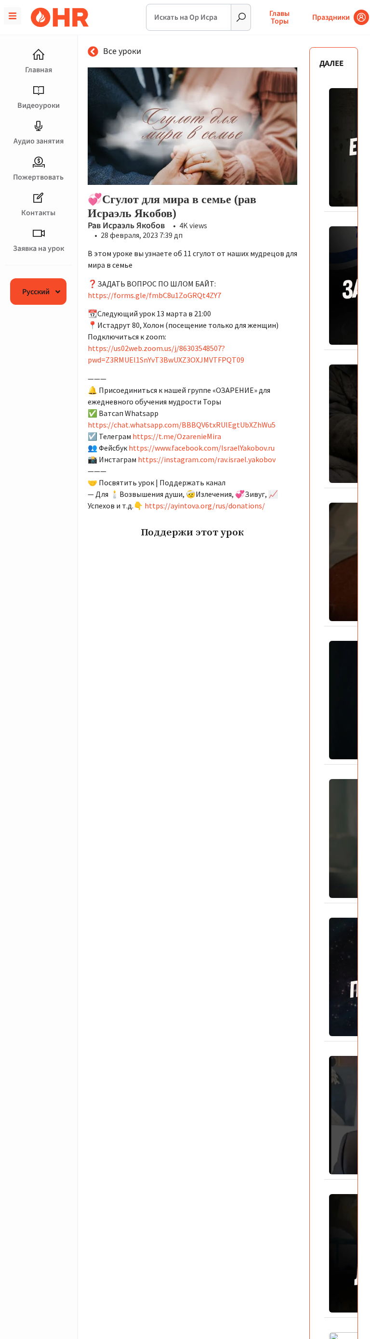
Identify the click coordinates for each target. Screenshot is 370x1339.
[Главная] (38, 55)
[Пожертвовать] (38, 162)
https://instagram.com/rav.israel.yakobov (207, 459)
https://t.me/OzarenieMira (176, 436)
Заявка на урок (38, 248)
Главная (38, 70)
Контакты (38, 213)
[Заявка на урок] (38, 233)
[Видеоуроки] (38, 90)
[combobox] (189, 17)
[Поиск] (241, 17)
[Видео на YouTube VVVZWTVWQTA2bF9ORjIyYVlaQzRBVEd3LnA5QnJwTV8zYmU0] (192, 126)
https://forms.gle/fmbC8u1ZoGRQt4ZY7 (154, 295)
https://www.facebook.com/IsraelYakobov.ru (202, 448)
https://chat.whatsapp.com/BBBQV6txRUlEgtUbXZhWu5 (182, 424)
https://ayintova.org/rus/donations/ (205, 505)
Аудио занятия (38, 141)
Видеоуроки (38, 105)
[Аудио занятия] (38, 126)
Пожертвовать (38, 177)
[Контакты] (38, 198)
